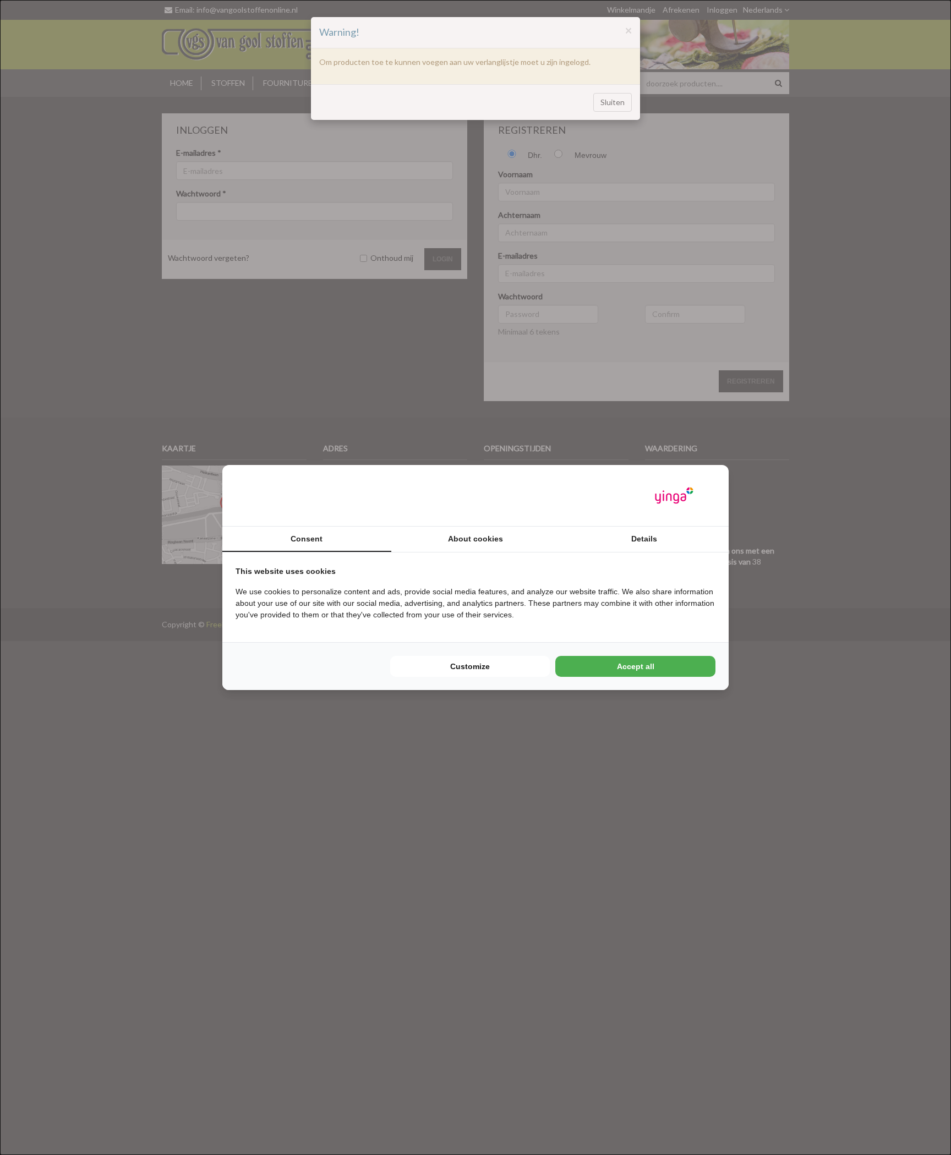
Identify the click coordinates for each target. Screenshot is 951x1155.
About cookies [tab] (475, 538)
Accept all (635, 666)
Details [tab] (644, 538)
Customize (470, 666)
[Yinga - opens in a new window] (674, 495)
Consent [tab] (307, 538)
